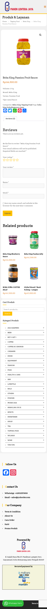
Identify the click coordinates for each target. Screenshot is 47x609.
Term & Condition (12, 512)
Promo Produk (11, 528)
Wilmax (11, 435)
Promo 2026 (12, 403)
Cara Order (9, 520)
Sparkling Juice (14, 407)
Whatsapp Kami (15, 603)
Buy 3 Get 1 (12, 337)
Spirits (10, 412)
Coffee (10, 342)
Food (10, 370)
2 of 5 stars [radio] (7, 160)
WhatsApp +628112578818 (16, 493)
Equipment (12, 361)
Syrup (10, 421)
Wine (10, 440)
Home (4, 21)
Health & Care (14, 375)
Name (6, 182)
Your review (8, 167)
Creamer (11, 351)
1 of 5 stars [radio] (4, 160)
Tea (9, 426)
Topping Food (15, 21)
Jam (9, 379)
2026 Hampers (13, 328)
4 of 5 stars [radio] (14, 160)
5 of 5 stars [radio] (17, 160)
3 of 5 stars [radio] (10, 160)
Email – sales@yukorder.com (17, 497)
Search (7, 313)
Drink (10, 356)
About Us (9, 516)
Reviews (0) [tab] (10, 119)
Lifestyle (12, 384)
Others (11, 393)
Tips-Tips (11, 445)
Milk (10, 389)
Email (6, 193)
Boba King (26, 21)
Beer (10, 332)
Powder (11, 398)
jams (22, 107)
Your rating (8, 157)
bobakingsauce (13, 107)
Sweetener (12, 417)
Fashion (11, 365)
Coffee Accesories (15, 347)
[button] (40, 35)
